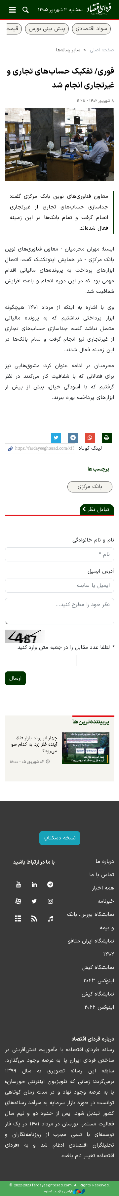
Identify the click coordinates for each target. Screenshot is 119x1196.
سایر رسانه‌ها (68, 50)
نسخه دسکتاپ (60, 838)
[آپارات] (18, 901)
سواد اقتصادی (91, 29)
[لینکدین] (34, 885)
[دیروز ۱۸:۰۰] (85, 748)
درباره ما (105, 862)
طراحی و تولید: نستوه (58, 1191)
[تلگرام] (50, 885)
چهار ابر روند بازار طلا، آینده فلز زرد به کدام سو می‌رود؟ (34, 745)
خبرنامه (106, 901)
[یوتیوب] (18, 885)
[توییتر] (34, 901)
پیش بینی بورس (47, 29)
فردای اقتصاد (59, 9)
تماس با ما (101, 875)
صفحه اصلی (102, 50)
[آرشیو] (18, 919)
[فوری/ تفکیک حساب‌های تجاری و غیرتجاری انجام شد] (59, 144)
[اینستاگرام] (50, 901)
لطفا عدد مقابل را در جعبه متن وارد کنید (66, 648)
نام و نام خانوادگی (93, 540)
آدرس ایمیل (101, 571)
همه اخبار (103, 888)
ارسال (15, 678)
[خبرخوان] (34, 919)
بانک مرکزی (90, 487)
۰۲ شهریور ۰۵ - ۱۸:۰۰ (27, 762)
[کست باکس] (50, 919)
